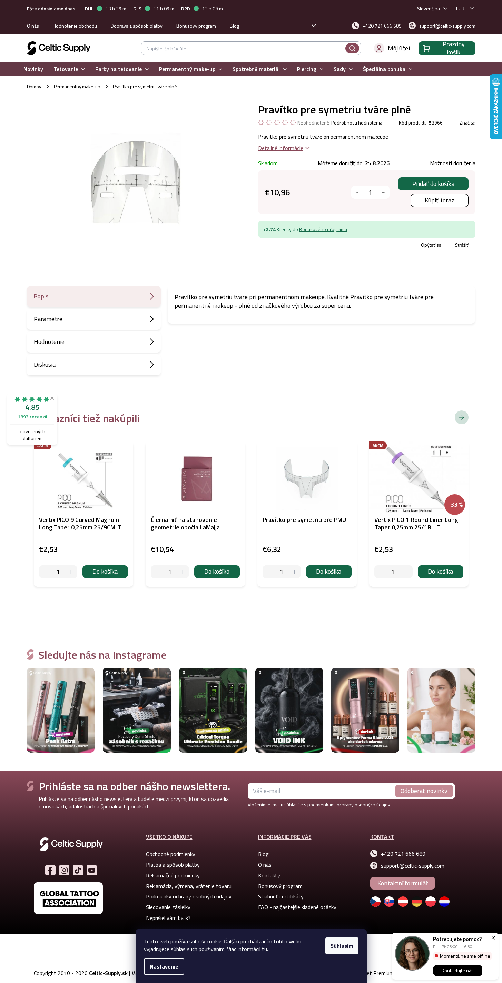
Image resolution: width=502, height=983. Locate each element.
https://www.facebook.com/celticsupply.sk (50, 870)
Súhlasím (342, 946)
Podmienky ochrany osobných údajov (189, 896)
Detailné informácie (280, 148)
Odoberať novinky (424, 790)
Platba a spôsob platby (173, 864)
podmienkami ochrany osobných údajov (348, 804)
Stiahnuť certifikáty (281, 896)
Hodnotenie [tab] (49, 341)
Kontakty (269, 875)
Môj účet (399, 48)
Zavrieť (308, 245)
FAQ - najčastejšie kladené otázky (297, 907)
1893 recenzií (32, 416)
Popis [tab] (41, 296)
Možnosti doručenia (452, 163)
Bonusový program (196, 25)
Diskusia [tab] (45, 364)
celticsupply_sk (64, 870)
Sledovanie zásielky (168, 907)
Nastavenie (164, 966)
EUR (460, 8)
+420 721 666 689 (403, 853)
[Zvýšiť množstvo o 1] (383, 192)
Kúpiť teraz (439, 200)
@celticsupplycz (78, 870)
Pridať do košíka (433, 183)
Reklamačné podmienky (173, 875)
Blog (234, 25)
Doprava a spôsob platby (137, 25)
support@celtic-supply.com (412, 866)
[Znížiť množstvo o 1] (357, 192)
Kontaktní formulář (402, 883)
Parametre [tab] (48, 319)
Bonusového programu (323, 229)
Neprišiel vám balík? (168, 918)
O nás (33, 25)
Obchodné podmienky (170, 854)
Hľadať (352, 48)
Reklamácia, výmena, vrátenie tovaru (189, 886)
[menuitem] (33, 69)
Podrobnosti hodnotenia (356, 122)
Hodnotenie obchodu (75, 25)
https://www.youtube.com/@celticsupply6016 (92, 870)
